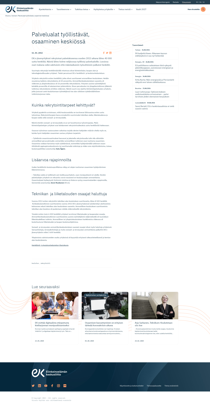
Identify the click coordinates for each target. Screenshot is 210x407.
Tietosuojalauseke (154, 386)
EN (200, 2)
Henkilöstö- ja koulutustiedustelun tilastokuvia (50, 245)
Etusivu (8, 16)
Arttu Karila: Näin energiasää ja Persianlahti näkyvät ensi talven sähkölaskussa (154, 81)
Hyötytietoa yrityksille (103, 9)
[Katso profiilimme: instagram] (58, 385)
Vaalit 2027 (141, 9)
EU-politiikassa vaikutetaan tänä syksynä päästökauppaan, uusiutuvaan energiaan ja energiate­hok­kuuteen (154, 67)
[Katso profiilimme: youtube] (45, 385)
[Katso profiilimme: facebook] (52, 385)
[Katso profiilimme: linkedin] (39, 385)
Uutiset (14, 16)
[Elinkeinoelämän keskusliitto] (49, 373)
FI (197, 2)
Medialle (176, 2)
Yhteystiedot (186, 2)
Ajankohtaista (45, 9)
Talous (137, 50)
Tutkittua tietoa (81, 9)
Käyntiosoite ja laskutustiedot (132, 386)
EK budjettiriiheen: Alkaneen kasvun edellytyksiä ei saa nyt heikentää (151, 54)
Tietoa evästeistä (171, 386)
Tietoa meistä (124, 9)
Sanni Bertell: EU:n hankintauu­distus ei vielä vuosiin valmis (154, 107)
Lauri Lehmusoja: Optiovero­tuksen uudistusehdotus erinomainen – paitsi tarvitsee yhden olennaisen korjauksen (152, 94)
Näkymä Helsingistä (163, 2)
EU (143, 62)
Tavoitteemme (63, 9)
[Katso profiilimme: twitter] (33, 385)
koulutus (35, 263)
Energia (138, 62)
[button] (203, 9)
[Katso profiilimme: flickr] (64, 385)
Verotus (138, 88)
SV (204, 2)
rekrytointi (45, 263)
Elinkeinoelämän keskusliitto (19, 9)
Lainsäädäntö (140, 103)
